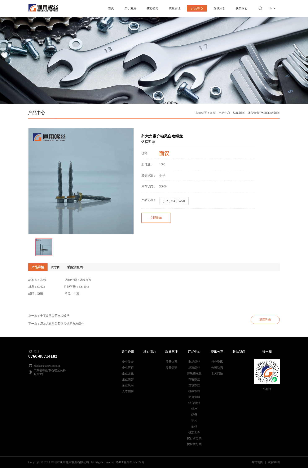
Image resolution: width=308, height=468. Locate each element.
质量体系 (171, 361)
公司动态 (217, 367)
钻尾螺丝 (239, 113)
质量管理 (175, 8)
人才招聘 (128, 391)
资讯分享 (219, 8)
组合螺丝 (194, 403)
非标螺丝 (194, 361)
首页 (111, 8)
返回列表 (265, 319)
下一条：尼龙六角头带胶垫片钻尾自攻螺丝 (56, 323)
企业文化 (128, 373)
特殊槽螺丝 (194, 373)
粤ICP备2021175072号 (130, 462)
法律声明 (274, 462)
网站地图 (257, 462)
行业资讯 (217, 361)
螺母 (194, 414)
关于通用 (130, 8)
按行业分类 (194, 438)
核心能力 (152, 8)
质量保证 (171, 367)
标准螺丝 (194, 367)
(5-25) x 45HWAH (174, 201)
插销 (194, 426)
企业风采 (128, 385)
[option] (81, 181)
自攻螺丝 (194, 385)
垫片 (194, 420)
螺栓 (194, 408)
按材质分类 (194, 444)
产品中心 (197, 8)
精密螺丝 (194, 379)
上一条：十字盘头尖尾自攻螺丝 (48, 315)
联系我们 (241, 8)
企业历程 (128, 367)
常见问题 (217, 373)
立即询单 (156, 217)
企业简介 (128, 361)
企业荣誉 (128, 379)
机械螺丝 (194, 391)
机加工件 (194, 432)
